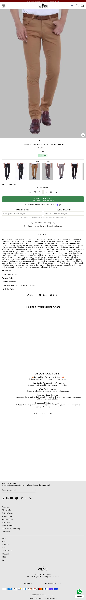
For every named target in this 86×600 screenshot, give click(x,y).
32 (35, 192)
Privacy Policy (7, 510)
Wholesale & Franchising (11, 529)
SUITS (4, 538)
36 (46, 192)
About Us (5, 507)
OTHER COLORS (43, 161)
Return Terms (7, 516)
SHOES (4, 557)
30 (29, 192)
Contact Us (6, 532)
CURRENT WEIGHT (64, 210)
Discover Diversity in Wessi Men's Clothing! (43, 598)
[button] (73, 5)
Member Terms (7, 519)
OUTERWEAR (7, 551)
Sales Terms (6, 522)
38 (51, 192)
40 (56, 192)
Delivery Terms (7, 513)
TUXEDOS (5, 545)
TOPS (4, 548)
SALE (3, 560)
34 (40, 192)
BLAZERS (5, 541)
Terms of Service (8, 526)
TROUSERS (5, 554)
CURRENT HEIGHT (22, 210)
